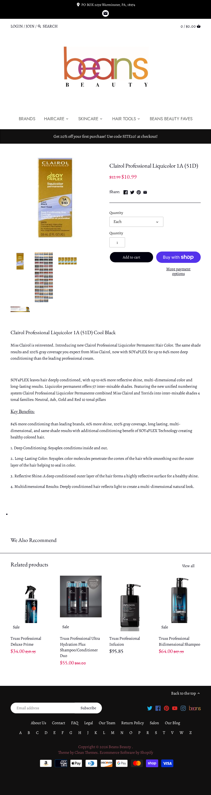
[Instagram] (183, 708)
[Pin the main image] (139, 191)
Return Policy (132, 723)
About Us (38, 723)
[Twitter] (149, 708)
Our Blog (172, 723)
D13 (126, 155)
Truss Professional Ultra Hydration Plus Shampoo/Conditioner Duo (80, 647)
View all (188, 565)
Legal (88, 723)
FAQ (74, 723)
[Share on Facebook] (126, 191)
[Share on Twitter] (132, 191)
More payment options (178, 271)
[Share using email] (145, 191)
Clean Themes (86, 752)
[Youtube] (174, 708)
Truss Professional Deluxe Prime (26, 641)
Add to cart (131, 257)
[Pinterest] (166, 708)
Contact (58, 723)
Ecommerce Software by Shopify (126, 752)
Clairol (115, 155)
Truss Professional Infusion (124, 641)
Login (17, 26)
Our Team (107, 723)
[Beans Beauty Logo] (195, 708)
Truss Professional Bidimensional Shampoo (179, 641)
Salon (154, 723)
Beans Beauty (120, 747)
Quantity (116, 213)
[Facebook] (158, 708)
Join (30, 26)
